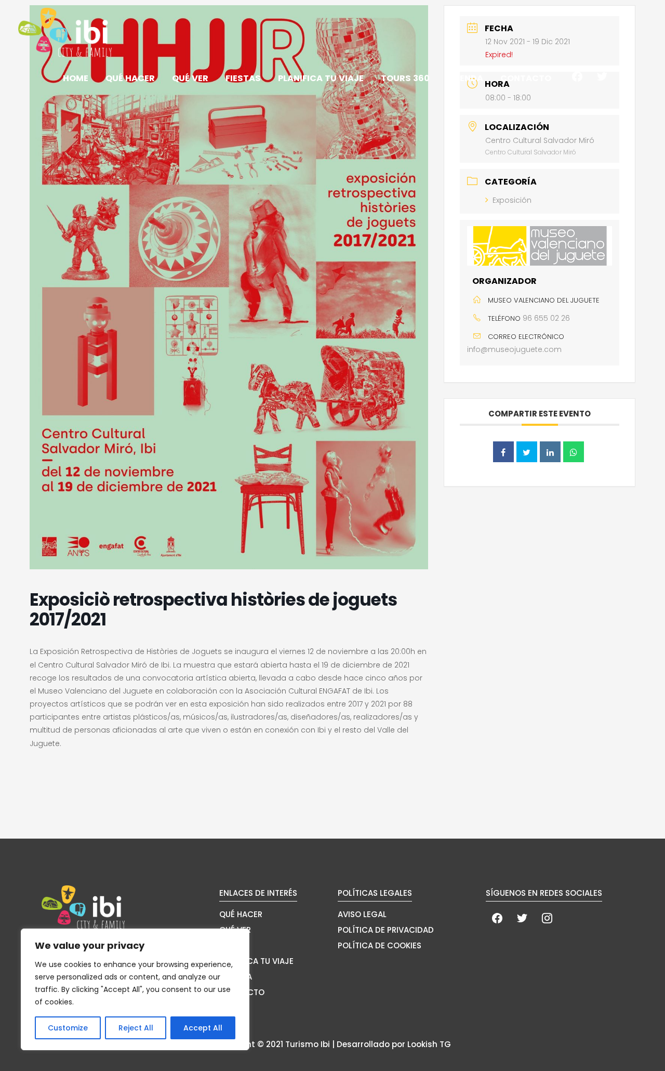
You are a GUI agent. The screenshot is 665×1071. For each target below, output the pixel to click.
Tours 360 (405, 78)
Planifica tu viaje (321, 78)
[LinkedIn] (550, 451)
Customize (68, 1028)
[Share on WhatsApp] (573, 451)
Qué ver (190, 78)
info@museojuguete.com (514, 349)
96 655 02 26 (546, 318)
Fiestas (243, 78)
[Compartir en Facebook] (503, 451)
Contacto (525, 78)
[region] (135, 989)
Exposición (512, 200)
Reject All (135, 1028)
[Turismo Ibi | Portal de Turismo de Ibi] (65, 32)
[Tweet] (526, 451)
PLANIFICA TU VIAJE (256, 961)
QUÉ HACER (240, 914)
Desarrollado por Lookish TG (394, 1044)
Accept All (202, 1028)
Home (75, 78)
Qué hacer (130, 78)
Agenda (465, 78)
